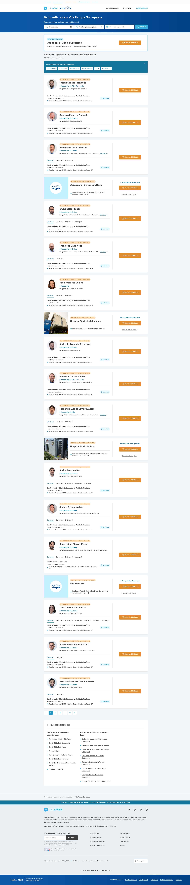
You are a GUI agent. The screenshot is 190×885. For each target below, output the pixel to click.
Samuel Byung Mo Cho (71, 507)
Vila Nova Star (54, 751)
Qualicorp (179, 880)
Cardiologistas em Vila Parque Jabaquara (93, 757)
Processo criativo (96, 837)
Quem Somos (94, 833)
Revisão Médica (125, 837)
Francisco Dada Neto (70, 245)
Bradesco (63, 68)
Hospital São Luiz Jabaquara (55, 98)
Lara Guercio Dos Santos (72, 607)
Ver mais (105, 68)
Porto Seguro (87, 68)
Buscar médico (58, 2)
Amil (97, 68)
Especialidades (112, 8)
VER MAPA (106, 98)
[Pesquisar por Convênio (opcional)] (131, 27)
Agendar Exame (71, 2)
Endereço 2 (59, 160)
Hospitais (127, 8)
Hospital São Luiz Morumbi (58, 759)
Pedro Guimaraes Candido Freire (77, 681)
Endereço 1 (50, 160)
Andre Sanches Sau (69, 470)
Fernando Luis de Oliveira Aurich (76, 409)
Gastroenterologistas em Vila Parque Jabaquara (95, 750)
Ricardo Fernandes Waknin (73, 644)
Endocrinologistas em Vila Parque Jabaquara (94, 740)
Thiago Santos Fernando (72, 82)
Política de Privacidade (97, 841)
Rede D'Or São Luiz (131, 880)
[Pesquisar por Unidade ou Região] (101, 27)
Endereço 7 (106, 620)
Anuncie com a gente (97, 845)
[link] (75, 713)
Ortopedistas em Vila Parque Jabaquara (92, 776)
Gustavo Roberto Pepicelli (73, 115)
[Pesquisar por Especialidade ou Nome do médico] (71, 27)
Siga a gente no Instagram (135, 810)
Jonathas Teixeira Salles (72, 376)
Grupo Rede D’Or (106, 870)
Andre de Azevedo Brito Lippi (75, 344)
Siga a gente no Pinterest (147, 810)
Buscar (143, 27)
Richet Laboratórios (166, 880)
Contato (122, 845)
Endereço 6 (96, 620)
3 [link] (60, 713)
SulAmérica (51, 68)
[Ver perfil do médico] (52, 84)
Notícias (95, 2)
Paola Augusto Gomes (71, 282)
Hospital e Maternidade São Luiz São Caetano (62, 764)
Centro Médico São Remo (57, 562)
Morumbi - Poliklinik (56, 769)
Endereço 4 (78, 222)
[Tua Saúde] (53, 810)
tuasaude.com (142, 8)
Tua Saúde (47, 2)
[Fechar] (145, 63)
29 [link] (70, 713)
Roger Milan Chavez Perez (73, 544)
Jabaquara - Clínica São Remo (64, 42)
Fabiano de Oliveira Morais (73, 147)
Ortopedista (69, 797)
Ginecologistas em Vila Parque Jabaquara (93, 763)
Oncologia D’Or (143, 880)
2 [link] (55, 713)
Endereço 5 (87, 483)
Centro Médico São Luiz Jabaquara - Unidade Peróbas (68, 96)
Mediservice (74, 68)
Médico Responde (84, 2)
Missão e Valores (125, 833)
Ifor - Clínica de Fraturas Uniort (60, 755)
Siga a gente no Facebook (141, 810)
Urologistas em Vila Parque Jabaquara (96, 781)
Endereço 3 (69, 160)
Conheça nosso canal (129, 810)
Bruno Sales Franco (69, 209)
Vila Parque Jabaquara (83, 797)
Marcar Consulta (58, 797)
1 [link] (50, 713)
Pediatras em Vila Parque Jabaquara (95, 745)
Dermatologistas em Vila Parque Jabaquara (94, 770)
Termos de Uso (124, 841)
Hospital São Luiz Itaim (57, 747)
